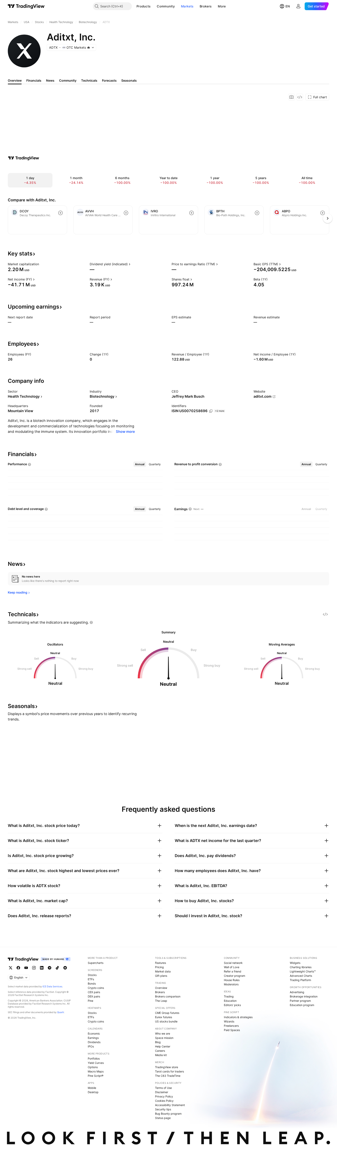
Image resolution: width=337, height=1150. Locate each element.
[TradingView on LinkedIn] (41, 968)
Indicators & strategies (238, 1017)
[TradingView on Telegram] (49, 968)
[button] (153, 6)
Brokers (206, 6)
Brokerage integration (303, 996)
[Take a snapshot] (291, 97)
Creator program (234, 975)
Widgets (295, 962)
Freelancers (231, 1025)
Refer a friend (232, 971)
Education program (302, 1005)
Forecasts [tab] (109, 80)
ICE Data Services (52, 986)
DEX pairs (94, 996)
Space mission (164, 1037)
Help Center (162, 1046)
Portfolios (94, 1058)
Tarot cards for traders (169, 1071)
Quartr (60, 1012)
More (222, 6)
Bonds (92, 983)
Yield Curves (96, 1062)
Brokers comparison (167, 996)
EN (288, 6)
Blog (158, 1042)
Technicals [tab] (89, 80)
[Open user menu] (298, 6)
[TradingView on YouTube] (26, 968)
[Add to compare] (60, 213)
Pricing (159, 967)
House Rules (231, 980)
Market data (163, 971)
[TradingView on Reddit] (65, 968)
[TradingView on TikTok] (57, 968)
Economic (94, 1033)
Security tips (163, 1109)
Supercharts (95, 962)
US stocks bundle (166, 1021)
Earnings (93, 1037)
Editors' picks (232, 1005)
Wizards (229, 1021)
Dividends (94, 1042)
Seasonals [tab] (129, 80)
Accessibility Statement (170, 1105)
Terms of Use (163, 1087)
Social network (233, 962)
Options (93, 1067)
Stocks (92, 975)
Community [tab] (67, 80)
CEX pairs (94, 992)
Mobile (92, 1087)
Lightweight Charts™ (303, 971)
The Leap (161, 1000)
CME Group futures (167, 1012)
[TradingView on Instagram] (34, 968)
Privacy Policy (164, 1096)
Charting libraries (300, 967)
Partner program (300, 1000)
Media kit (161, 1055)
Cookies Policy (164, 1100)
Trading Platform (300, 980)
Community (166, 6)
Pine (90, 1000)
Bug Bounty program (168, 1113)
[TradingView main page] (26, 6)
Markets (187, 6)
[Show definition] (41, 264)
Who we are (162, 1033)
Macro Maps (96, 1071)
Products (144, 6)
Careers (160, 1050)
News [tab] (50, 80)
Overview (161, 987)
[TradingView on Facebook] (18, 968)
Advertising (297, 992)
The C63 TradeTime (167, 1075)
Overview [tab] (15, 80)
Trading (229, 996)
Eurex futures (163, 1017)
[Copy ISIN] (211, 411)
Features (160, 962)
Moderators (231, 984)
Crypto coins (96, 987)
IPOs (91, 1046)
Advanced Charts (301, 975)
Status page (163, 1118)
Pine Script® (95, 1075)
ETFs (91, 979)
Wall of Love (231, 967)
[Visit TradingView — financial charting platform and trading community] (23, 158)
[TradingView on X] (10, 968)
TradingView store (166, 1067)
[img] (88, 47)
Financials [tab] (33, 80)
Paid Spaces (232, 1030)
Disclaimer (161, 1092)
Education (230, 1000)
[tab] (139, 464)
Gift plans (161, 975)
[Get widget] (299, 97)
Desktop (93, 1092)
